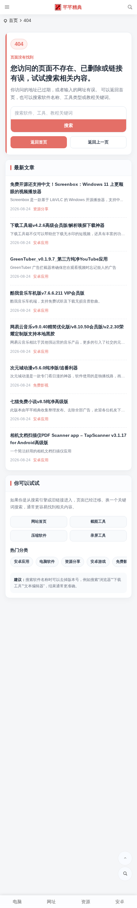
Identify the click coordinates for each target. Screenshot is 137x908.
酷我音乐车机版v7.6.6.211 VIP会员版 (47, 293)
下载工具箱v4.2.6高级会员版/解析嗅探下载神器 (57, 225)
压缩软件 (39, 535)
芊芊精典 (72, 7)
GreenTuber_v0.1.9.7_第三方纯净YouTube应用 (59, 259)
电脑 (17, 901)
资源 (85, 901)
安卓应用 (40, 243)
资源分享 (40, 209)
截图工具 (98, 521)
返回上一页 (98, 142)
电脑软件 (47, 561)
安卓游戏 (98, 561)
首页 (13, 20)
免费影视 (40, 385)
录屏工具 (98, 535)
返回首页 (39, 142)
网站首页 (39, 521)
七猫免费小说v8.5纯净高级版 (39, 401)
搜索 (68, 125)
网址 (51, 901)
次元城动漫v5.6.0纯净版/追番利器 (44, 367)
